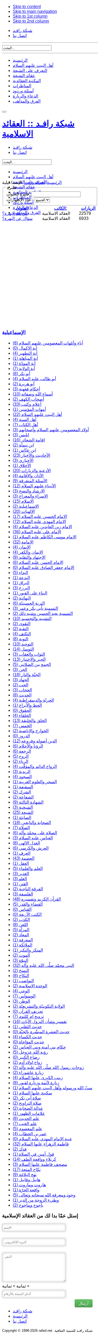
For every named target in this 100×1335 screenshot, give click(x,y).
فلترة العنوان (18, 194)
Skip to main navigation (35, 11)
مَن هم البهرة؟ (14, 213)
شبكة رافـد (22, 30)
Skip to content (27, 6)
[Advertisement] (50, 274)
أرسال (84, 1303)
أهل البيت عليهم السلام (33, 65)
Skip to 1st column (30, 16)
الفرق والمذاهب (27, 101)
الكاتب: (60, 208)
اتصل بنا (20, 35)
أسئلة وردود (23, 91)
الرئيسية (20, 60)
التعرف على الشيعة (30, 70)
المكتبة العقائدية (27, 80)
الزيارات (88, 208)
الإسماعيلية (14, 332)
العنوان (22, 208)
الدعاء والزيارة (25, 96)
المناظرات (22, 86)
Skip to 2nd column (31, 21)
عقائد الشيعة (24, 75)
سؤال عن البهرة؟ (17, 218)
